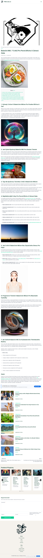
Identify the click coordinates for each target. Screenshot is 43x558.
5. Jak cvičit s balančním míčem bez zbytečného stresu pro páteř (12, 96)
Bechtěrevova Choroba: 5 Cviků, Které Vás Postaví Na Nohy (5, 480)
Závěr (2, 100)
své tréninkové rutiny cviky (30, 198)
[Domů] (1, 47)
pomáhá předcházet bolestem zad (35, 222)
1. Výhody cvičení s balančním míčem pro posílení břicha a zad (12, 92)
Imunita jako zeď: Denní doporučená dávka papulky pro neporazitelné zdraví (33, 460)
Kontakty (21, 542)
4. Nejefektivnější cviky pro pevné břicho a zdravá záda (10, 95)
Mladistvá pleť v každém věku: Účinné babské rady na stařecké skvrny (10, 460)
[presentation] (5, 473)
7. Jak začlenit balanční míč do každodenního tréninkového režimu (12, 99)
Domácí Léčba (21, 548)
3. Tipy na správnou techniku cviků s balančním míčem (10, 94)
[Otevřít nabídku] (41, 1)
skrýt (14, 90)
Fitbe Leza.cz (4, 55)
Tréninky (21, 551)
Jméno (2, 514)
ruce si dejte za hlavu (22, 258)
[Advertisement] (21, 10)
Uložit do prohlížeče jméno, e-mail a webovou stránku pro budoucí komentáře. (35, 513)
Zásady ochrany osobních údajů (25, 555)
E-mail (16, 514)
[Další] (40, 480)
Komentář (3, 502)
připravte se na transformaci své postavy (11, 60)
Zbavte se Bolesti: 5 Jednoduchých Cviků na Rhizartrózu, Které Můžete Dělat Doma (37, 481)
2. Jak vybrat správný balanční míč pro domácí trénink (10, 93)
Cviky (2, 48)
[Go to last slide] (2, 480)
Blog (21, 539)
